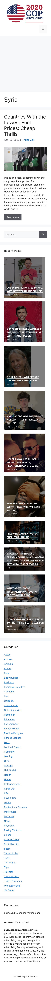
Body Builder (11, 677)
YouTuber (9, 890)
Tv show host (11, 876)
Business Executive (14, 687)
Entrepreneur (11, 724)
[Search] (43, 234)
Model (7, 802)
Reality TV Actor (13, 830)
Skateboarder (11, 839)
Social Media (11, 844)
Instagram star (12, 784)
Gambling (9, 751)
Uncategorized (12, 885)
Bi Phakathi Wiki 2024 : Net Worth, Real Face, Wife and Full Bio (23, 507)
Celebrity (9, 701)
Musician (9, 816)
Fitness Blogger (12, 737)
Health (7, 774)
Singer (7, 835)
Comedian (9, 714)
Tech (6, 858)
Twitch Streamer (13, 881)
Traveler (8, 872)
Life (6, 793)
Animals (8, 664)
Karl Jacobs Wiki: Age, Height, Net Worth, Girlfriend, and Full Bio (25, 420)
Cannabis (9, 691)
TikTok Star (10, 862)
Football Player (12, 747)
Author (7, 668)
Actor (7, 654)
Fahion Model (11, 728)
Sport (7, 848)
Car (6, 696)
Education (9, 719)
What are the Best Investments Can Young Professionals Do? (22, 592)
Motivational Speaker (15, 807)
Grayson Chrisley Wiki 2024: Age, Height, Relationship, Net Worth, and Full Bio (25, 332)
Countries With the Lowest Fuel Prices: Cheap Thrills (25, 125)
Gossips (8, 765)
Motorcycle (10, 811)
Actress (8, 659)
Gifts (6, 761)
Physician (9, 825)
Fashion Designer (13, 733)
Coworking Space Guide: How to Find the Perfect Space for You (25, 623)
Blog (6, 673)
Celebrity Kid (11, 705)
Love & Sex (10, 798)
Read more (13, 217)
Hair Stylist (10, 770)
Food (7, 742)
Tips (6, 867)
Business (9, 682)
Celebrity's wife (12, 710)
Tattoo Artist (11, 853)
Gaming (8, 756)
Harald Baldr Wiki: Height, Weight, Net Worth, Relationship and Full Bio (23, 462)
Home (7, 779)
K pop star (9, 788)
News (7, 821)
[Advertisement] (25, 62)
